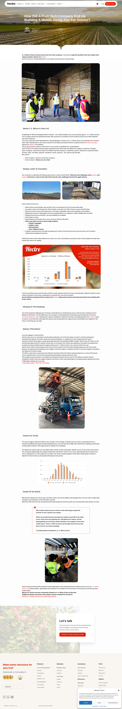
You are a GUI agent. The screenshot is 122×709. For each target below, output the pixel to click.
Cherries (92, 317)
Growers (27, 4)
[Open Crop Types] (45, 4)
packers (24, 177)
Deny (99, 702)
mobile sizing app (91, 142)
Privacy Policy (103, 706)
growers (94, 175)
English (8, 687)
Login (102, 3)
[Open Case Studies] (56, 4)
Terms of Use (42, 705)
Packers (33, 4)
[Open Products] (23, 4)
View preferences (113, 702)
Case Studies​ (82, 667)
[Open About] (62, 4)
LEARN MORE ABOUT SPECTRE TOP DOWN (35, 363)
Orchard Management (43, 667)
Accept (86, 702)
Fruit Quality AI (41, 682)
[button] (119, 690)
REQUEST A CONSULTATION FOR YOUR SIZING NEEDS (39, 596)
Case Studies (51, 4)
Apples (31, 144)
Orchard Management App (30, 317)
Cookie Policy (95, 706)
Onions (43, 57)
